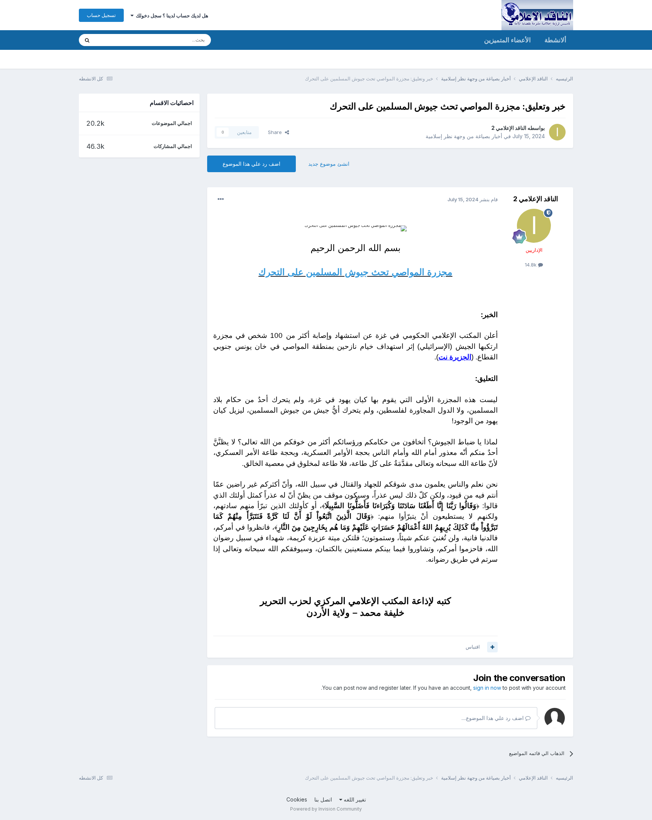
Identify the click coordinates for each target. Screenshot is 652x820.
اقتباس (473, 647)
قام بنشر (472, 199)
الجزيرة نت (454, 357)
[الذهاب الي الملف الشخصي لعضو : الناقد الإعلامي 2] (557, 132)
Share (276, 132)
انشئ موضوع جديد (328, 163)
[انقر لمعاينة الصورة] (355, 228)
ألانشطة (555, 40)
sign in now (487, 687)
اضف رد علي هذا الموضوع (251, 163)
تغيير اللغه (354, 799)
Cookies (296, 799)
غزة (381, 335)
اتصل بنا (323, 799)
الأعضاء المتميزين (507, 40)
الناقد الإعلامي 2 (508, 128)
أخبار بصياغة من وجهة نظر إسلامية (464, 136)
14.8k (531, 265)
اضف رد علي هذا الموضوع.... (493, 718)
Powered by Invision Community (326, 809)
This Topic (117, 40)
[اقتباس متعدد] (492, 647)
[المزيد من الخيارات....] (220, 199)
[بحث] (87, 40)
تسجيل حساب (101, 15)
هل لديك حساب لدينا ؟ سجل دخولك (171, 15)
